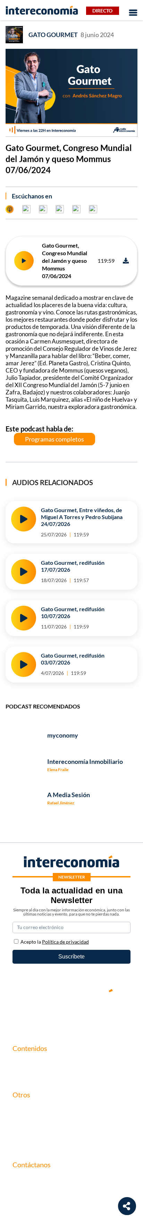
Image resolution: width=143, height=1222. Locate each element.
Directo (102, 11)
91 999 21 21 (28, 1193)
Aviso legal (25, 1120)
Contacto (23, 1109)
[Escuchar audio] (24, 260)
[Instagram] (92, 1014)
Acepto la (54, 942)
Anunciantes (27, 1074)
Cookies (22, 1144)
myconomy (25, 1062)
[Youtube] (71, 1014)
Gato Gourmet (53, 34)
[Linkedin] (113, 1014)
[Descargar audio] (126, 260)
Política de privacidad (38, 1132)
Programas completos (54, 439)
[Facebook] (51, 1014)
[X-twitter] (30, 1014)
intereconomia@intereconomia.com (55, 1183)
